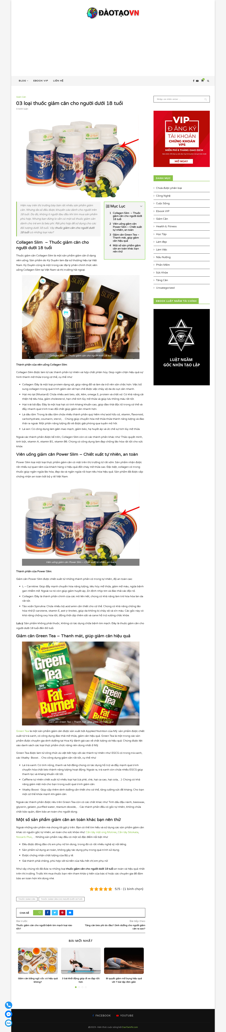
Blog (22, 80)
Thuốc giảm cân (26, 899)
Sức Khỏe (162, 272)
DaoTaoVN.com (130, 1027)
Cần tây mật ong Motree (101, 832)
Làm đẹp (161, 241)
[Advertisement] (113, 44)
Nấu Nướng (163, 257)
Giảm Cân (21, 97)
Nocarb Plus (24, 837)
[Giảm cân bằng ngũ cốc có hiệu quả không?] (38, 961)
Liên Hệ (58, 80)
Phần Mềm (163, 264)
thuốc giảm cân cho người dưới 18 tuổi (61, 899)
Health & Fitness (166, 226)
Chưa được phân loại (169, 188)
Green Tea (22, 731)
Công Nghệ (163, 195)
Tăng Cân (162, 280)
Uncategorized (165, 287)
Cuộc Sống (163, 203)
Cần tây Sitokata (128, 832)
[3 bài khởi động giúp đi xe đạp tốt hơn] (81, 961)
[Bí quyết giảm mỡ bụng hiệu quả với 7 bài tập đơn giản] (124, 961)
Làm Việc (161, 249)
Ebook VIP (40, 80)
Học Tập (161, 234)
